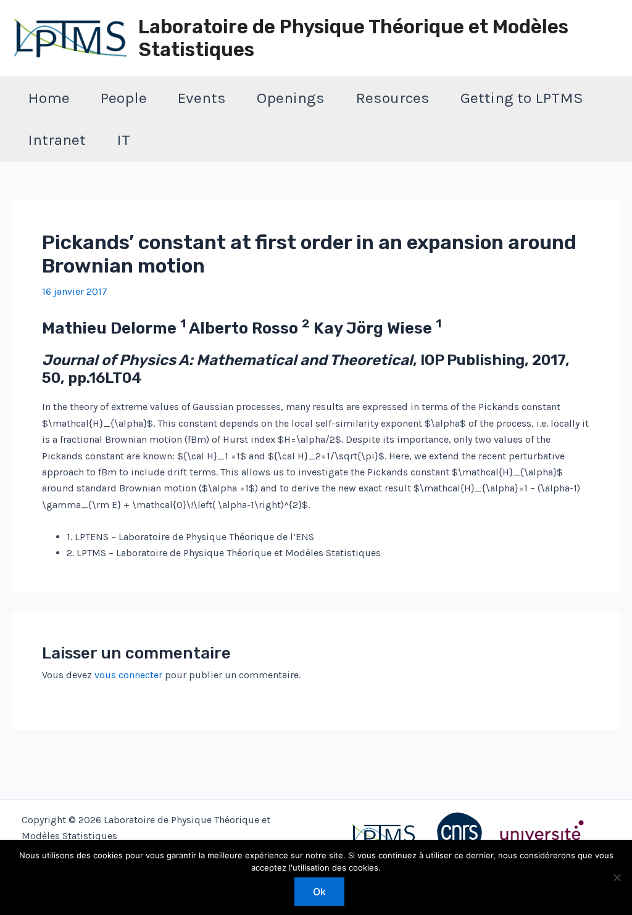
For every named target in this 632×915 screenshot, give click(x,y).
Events (202, 98)
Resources (393, 98)
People (124, 98)
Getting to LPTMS (521, 98)
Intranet (57, 140)
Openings (291, 98)
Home (49, 98)
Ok (319, 891)
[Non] (616, 877)
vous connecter (128, 675)
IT (123, 140)
